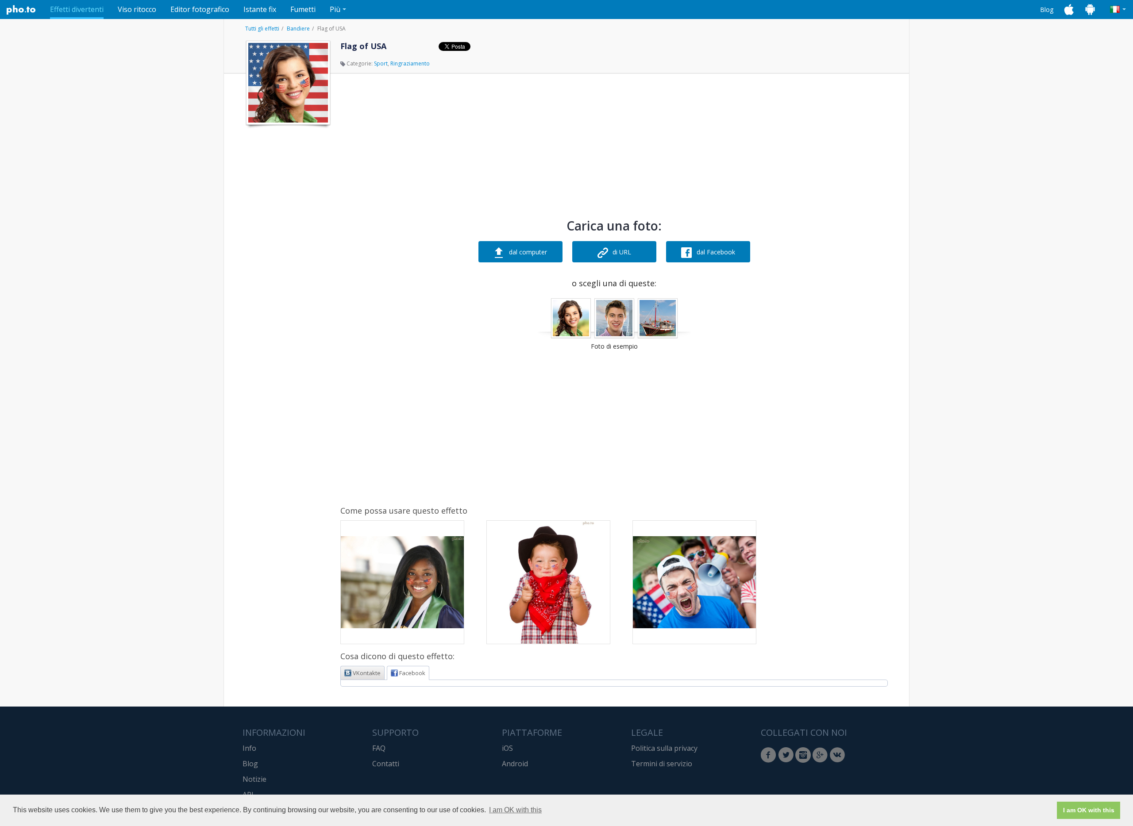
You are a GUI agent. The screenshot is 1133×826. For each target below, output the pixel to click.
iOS (507, 748)
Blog (1046, 9)
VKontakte (367, 673)
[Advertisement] (287, 262)
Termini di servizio (661, 763)
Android (515, 763)
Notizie (254, 779)
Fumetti (303, 9)
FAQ (378, 748)
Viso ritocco (137, 9)
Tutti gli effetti (262, 28)
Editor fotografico (199, 9)
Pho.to (21, 10)
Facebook (412, 673)
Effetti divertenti (77, 9)
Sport (381, 63)
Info (249, 748)
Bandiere (298, 28)
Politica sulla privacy (664, 748)
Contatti (385, 763)
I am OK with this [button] (515, 810)
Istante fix (259, 9)
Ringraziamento (410, 63)
